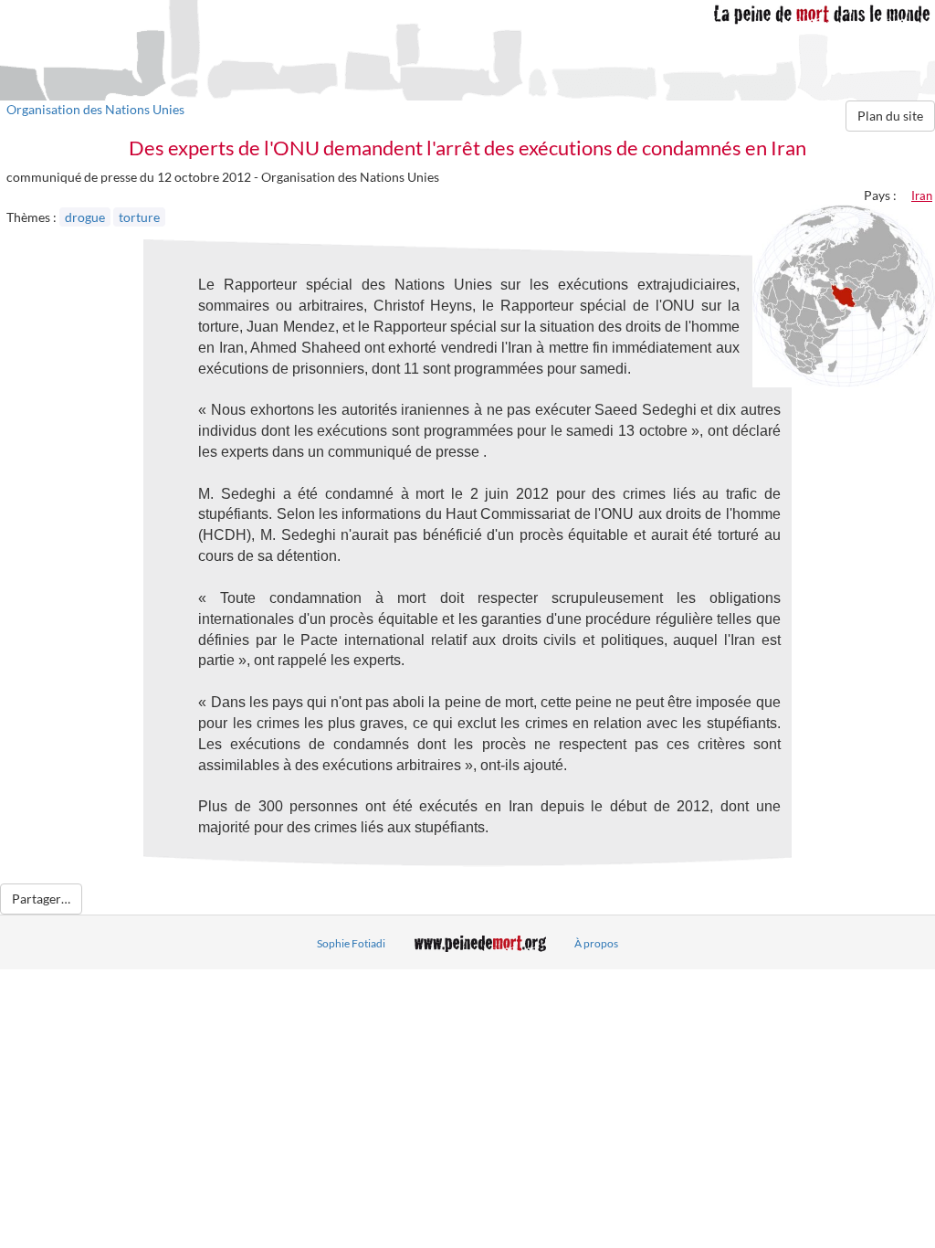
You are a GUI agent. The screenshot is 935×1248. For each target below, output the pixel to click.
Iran (921, 195)
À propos (596, 943)
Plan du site (890, 115)
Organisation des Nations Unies (95, 109)
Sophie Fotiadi (351, 943)
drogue (85, 217)
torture (139, 217)
